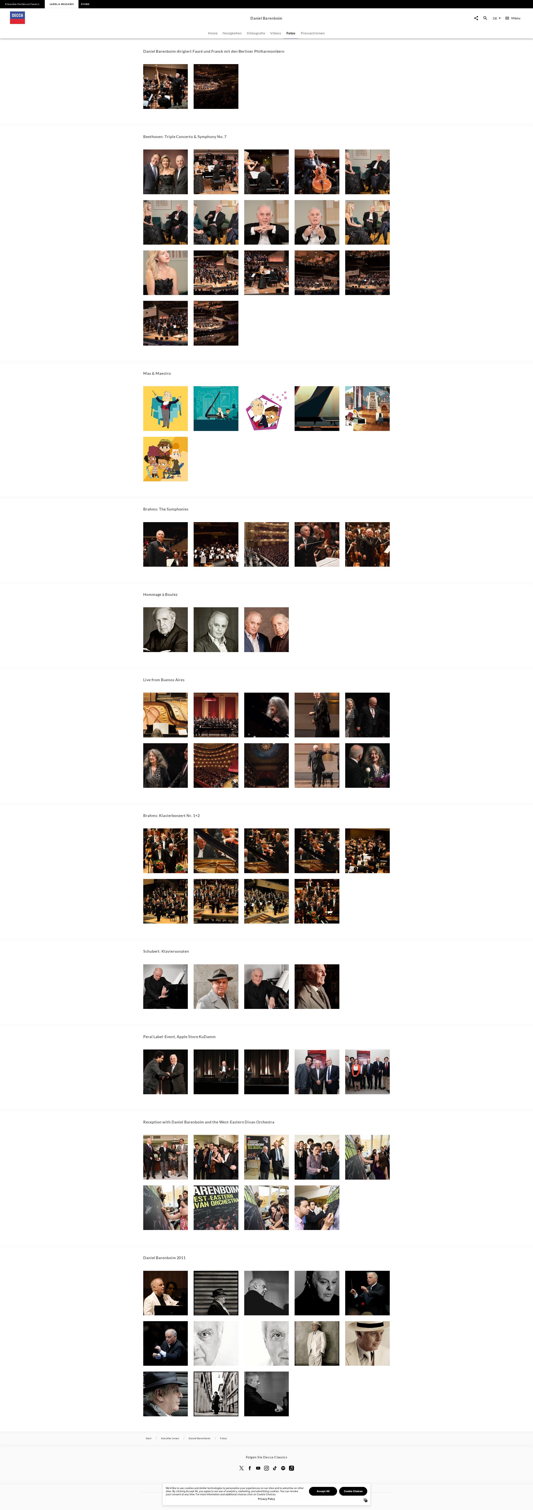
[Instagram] (266, 1468)
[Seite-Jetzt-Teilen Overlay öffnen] (476, 18)
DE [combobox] (495, 18)
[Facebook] (250, 1468)
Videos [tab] (275, 33)
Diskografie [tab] (256, 33)
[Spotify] (283, 1468)
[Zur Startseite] (128, 23)
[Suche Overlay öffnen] (485, 18)
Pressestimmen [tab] (313, 33)
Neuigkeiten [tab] (232, 33)
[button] (165, 86)
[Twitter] (241, 1468)
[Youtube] (258, 1468)
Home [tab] (212, 33)
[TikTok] (275, 1468)
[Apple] (291, 1468)
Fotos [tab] (290, 33)
